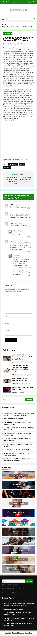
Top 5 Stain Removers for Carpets (13, 418)
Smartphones (7, 33)
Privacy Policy (28, 633)
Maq (6, 44)
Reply (29, 208)
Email (7, 323)
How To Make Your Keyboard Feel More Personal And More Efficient (18, 2)
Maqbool (16, 231)
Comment (8, 295)
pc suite (22, 164)
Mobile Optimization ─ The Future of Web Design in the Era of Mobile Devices (23, 357)
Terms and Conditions (18, 633)
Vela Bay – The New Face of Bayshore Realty (16, 450)
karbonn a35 (13, 164)
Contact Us (8, 633)
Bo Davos (15, 383)
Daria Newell (16, 375)
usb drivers (7, 167)
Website (7, 331)
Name (7, 316)
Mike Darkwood (17, 362)
